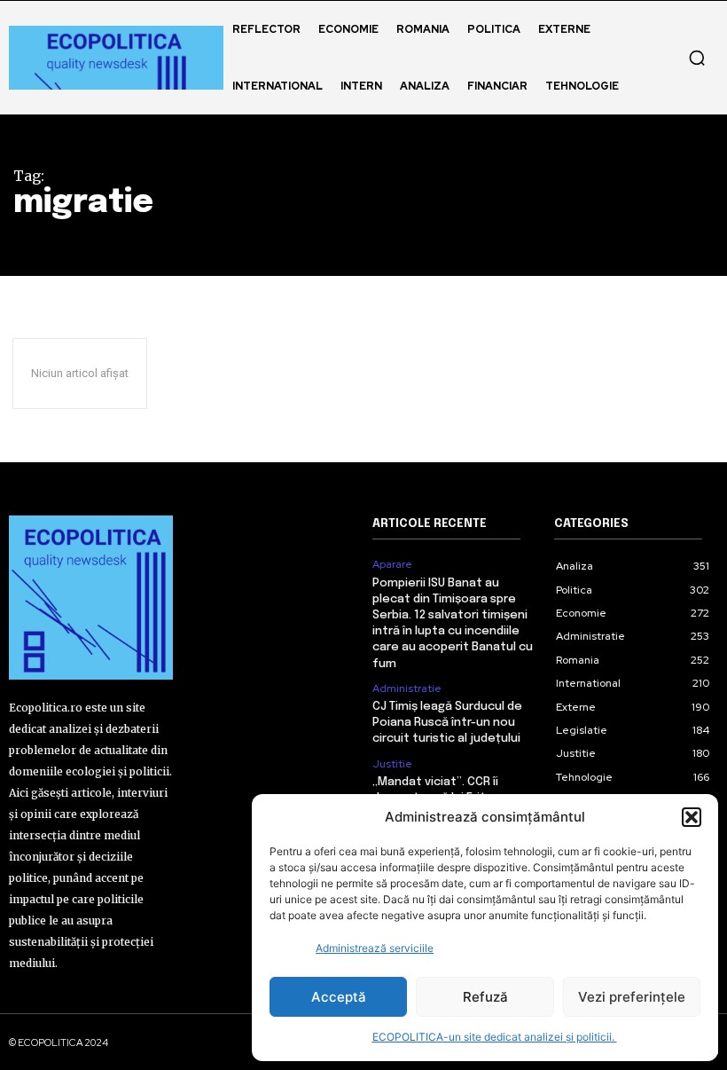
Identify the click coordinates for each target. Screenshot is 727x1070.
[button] (691, 817)
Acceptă (338, 996)
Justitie (392, 764)
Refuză (485, 996)
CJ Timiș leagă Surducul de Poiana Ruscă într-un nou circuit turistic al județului (447, 722)
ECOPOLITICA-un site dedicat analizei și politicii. (494, 1036)
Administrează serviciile (375, 948)
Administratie (407, 688)
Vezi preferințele (631, 996)
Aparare (392, 564)
